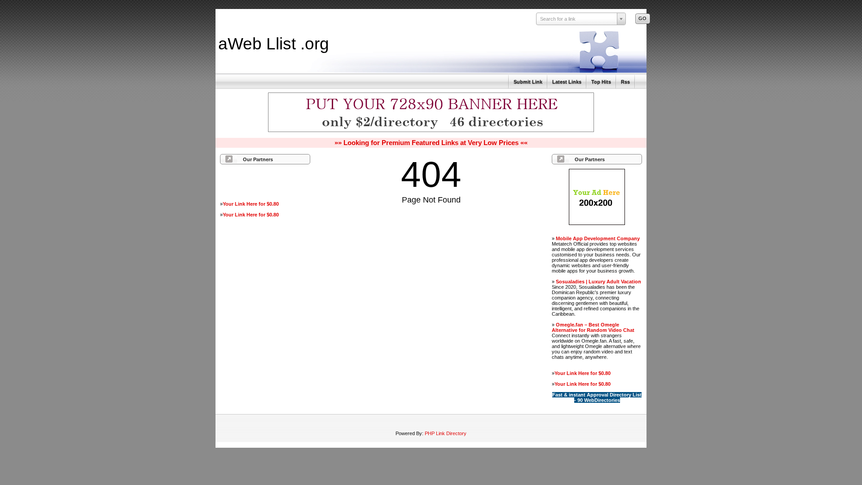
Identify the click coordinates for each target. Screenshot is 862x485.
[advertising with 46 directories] (597, 223)
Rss (625, 81)
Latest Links (566, 81)
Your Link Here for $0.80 (251, 204)
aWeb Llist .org (273, 43)
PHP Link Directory (445, 433)
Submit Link (528, 81)
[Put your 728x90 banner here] (431, 130)
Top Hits (601, 81)
